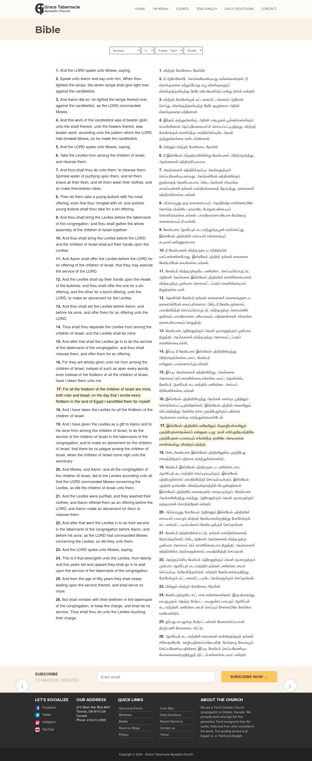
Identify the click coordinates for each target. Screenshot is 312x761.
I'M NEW (159, 9)
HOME (140, 9)
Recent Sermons (171, 721)
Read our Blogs (129, 728)
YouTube (47, 729)
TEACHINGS (205, 9)
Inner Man (167, 708)
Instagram (48, 722)
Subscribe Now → (249, 677)
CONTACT (268, 9)
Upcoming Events (130, 708)
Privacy (124, 734)
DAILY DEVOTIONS (239, 9)
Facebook (48, 707)
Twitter (45, 714)
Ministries (125, 715)
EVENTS (182, 9)
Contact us (167, 728)
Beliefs (123, 721)
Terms (164, 734)
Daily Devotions (170, 715)
